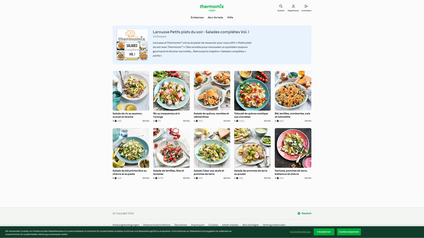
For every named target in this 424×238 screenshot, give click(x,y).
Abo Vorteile (215, 17)
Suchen (281, 10)
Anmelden (306, 10)
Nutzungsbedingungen (126, 224)
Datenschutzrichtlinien (156, 224)
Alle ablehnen (324, 232)
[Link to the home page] (212, 8)
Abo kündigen (250, 224)
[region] (212, 232)
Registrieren (293, 10)
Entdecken (197, 17)
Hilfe (230, 17)
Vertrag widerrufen (274, 224)
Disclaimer (180, 224)
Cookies (213, 224)
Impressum (197, 224)
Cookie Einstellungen (300, 232)
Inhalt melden (230, 224)
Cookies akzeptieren (349, 232)
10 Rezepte (159, 36)
